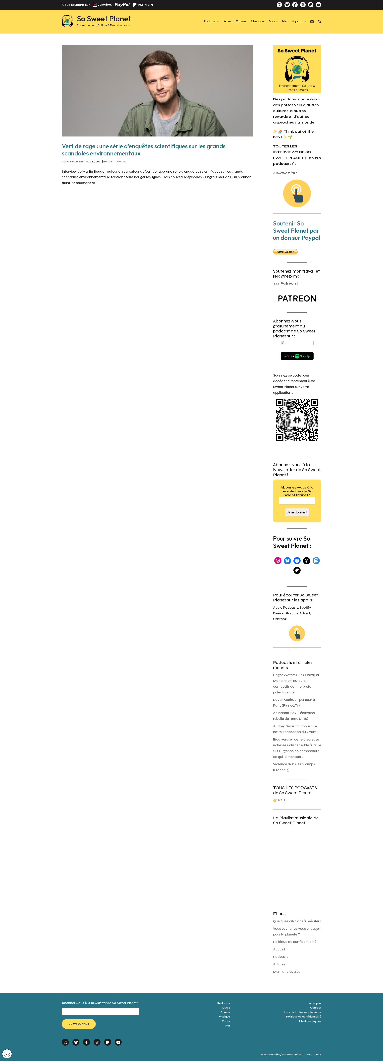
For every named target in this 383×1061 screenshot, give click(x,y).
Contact (315, 1007)
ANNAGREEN (75, 161)
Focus (273, 21)
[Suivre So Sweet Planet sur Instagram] (279, 5)
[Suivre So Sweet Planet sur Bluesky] (287, 5)
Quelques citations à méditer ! (297, 921)
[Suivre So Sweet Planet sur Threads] (302, 5)
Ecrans (108, 161)
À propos (299, 21)
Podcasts (211, 21)
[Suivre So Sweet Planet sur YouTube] (318, 5)
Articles (279, 964)
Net (285, 21)
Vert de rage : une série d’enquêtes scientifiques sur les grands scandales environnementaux (144, 149)
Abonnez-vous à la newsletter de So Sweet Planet (297, 491)
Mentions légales (286, 972)
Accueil (279, 949)
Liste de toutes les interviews (302, 1012)
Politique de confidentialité (294, 942)
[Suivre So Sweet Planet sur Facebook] (295, 5)
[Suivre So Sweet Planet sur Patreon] (310, 5)
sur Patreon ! (286, 283)
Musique (257, 21)
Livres (226, 21)
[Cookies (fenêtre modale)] (7, 1054)
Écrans (241, 21)
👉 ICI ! (279, 800)
